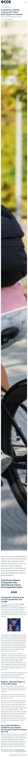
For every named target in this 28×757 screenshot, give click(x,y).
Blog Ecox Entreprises (6, 6)
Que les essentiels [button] (13, 754)
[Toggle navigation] (25, 2)
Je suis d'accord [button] (22, 754)
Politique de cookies (21, 751)
